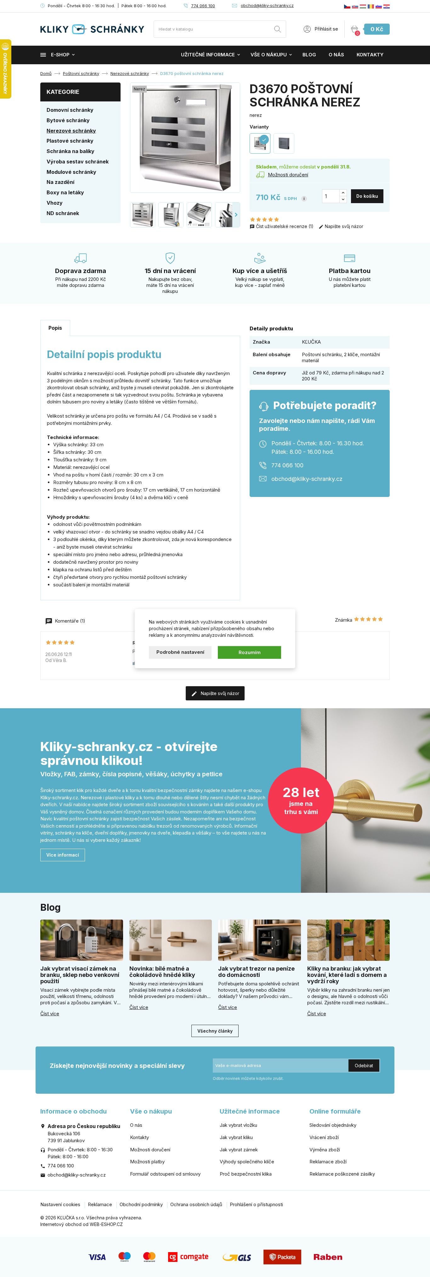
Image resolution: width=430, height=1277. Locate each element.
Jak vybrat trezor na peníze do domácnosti (256, 971)
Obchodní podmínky (141, 1204)
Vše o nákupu (269, 55)
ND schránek (63, 213)
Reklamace (100, 1204)
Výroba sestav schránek (78, 161)
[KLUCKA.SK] (355, 6)
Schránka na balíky (70, 151)
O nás (336, 55)
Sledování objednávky (332, 1125)
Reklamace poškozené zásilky (342, 1174)
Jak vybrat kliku (236, 1137)
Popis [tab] (55, 328)
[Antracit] (284, 143)
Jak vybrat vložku (238, 1125)
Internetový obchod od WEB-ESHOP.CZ (81, 1224)
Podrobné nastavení (180, 652)
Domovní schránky (70, 110)
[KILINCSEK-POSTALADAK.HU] (363, 6)
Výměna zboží (324, 1150)
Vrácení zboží (324, 1137)
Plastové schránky (70, 141)
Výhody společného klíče (247, 1162)
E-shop (60, 55)
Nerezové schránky (71, 131)
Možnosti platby (147, 1162)
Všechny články (215, 1031)
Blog (309, 55)
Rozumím (250, 652)
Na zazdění (60, 182)
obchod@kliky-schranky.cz (267, 5)
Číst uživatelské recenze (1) (285, 226)
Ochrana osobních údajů (196, 1204)
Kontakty (370, 55)
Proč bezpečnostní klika (246, 1174)
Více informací (62, 855)
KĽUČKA (311, 342)
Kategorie (63, 91)
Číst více (49, 1014)
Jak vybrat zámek (239, 1150)
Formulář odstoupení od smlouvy (165, 1174)
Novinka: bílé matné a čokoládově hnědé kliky (162, 971)
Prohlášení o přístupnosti (256, 1204)
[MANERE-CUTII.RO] (371, 6)
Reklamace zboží (328, 1162)
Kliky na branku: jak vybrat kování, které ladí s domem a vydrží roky (347, 974)
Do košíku (367, 196)
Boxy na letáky (65, 192)
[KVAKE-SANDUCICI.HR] (386, 6)
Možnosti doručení (150, 1150)
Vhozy (55, 203)
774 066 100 (203, 5)
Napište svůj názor (343, 226)
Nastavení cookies (60, 1204)
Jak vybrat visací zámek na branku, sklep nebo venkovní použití (79, 974)
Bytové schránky (68, 120)
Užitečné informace (208, 55)
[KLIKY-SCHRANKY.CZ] (347, 6)
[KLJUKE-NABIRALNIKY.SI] (379, 6)
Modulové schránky (71, 172)
